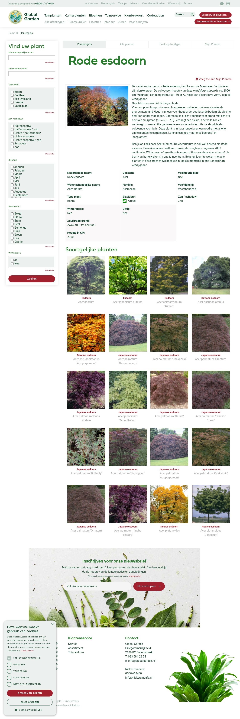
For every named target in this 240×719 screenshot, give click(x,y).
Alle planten (127, 44)
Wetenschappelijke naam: (21, 52)
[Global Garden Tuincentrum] (15, 17)
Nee (16, 263)
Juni (17, 184)
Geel (17, 224)
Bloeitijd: (12, 160)
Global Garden (134, 644)
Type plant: (13, 85)
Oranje (18, 242)
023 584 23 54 (137, 656)
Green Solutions (71, 705)
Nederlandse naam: (18, 69)
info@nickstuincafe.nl (138, 677)
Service (72, 644)
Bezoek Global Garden (214, 15)
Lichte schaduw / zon (27, 140)
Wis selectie (49, 62)
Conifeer (19, 95)
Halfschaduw (22, 126)
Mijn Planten (212, 44)
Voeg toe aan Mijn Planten (215, 79)
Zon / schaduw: (15, 119)
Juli (16, 188)
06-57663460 (133, 673)
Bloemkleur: (14, 206)
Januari (19, 167)
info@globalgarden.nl (141, 660)
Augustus (20, 191)
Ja (16, 260)
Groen (18, 235)
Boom (18, 92)
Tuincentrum (76, 652)
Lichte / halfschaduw (27, 133)
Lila (16, 238)
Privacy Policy (71, 700)
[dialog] (30, 668)
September (21, 195)
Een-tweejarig (22, 99)
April (17, 177)
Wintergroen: (14, 253)
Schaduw (20, 143)
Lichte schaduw (24, 136)
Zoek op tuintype (170, 44)
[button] (30, 710)
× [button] (52, 624)
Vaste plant (21, 106)
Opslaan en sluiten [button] (30, 693)
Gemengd (20, 227)
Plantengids (84, 44)
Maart (18, 174)
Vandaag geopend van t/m (31, 4)
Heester (19, 102)
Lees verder (27, 650)
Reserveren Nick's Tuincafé (212, 22)
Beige (17, 213)
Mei (16, 181)
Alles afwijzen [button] (30, 702)
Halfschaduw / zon (26, 129)
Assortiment (75, 648)
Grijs (17, 231)
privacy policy (134, 576)
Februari (19, 170)
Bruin (17, 220)
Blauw (18, 217)
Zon (16, 147)
